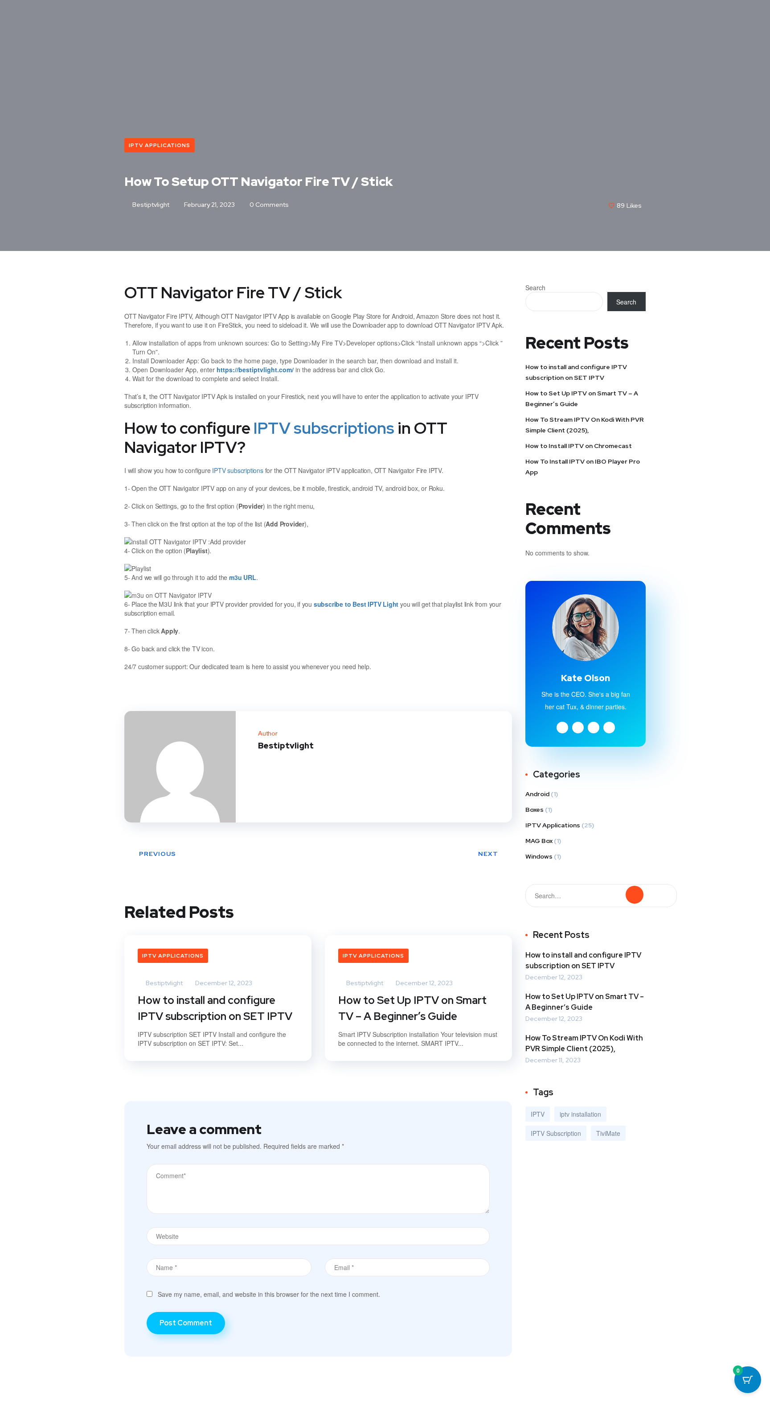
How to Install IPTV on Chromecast (578, 446)
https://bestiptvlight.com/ (255, 369)
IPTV (538, 1114)
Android (537, 794)
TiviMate (608, 1133)
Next (488, 854)
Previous (157, 854)
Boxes (534, 810)
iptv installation (580, 1114)
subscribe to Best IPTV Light (356, 604)
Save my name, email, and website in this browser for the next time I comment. (269, 1294)
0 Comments (268, 205)
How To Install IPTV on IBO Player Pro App (582, 466)
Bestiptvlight (150, 205)
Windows (539, 856)
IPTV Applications (159, 145)
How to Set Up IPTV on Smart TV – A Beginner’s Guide (412, 1008)
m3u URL (242, 577)
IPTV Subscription (556, 1133)
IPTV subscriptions (324, 428)
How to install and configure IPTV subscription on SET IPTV (215, 1008)
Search (535, 287)
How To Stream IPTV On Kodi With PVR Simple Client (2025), (584, 424)
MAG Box (539, 841)
